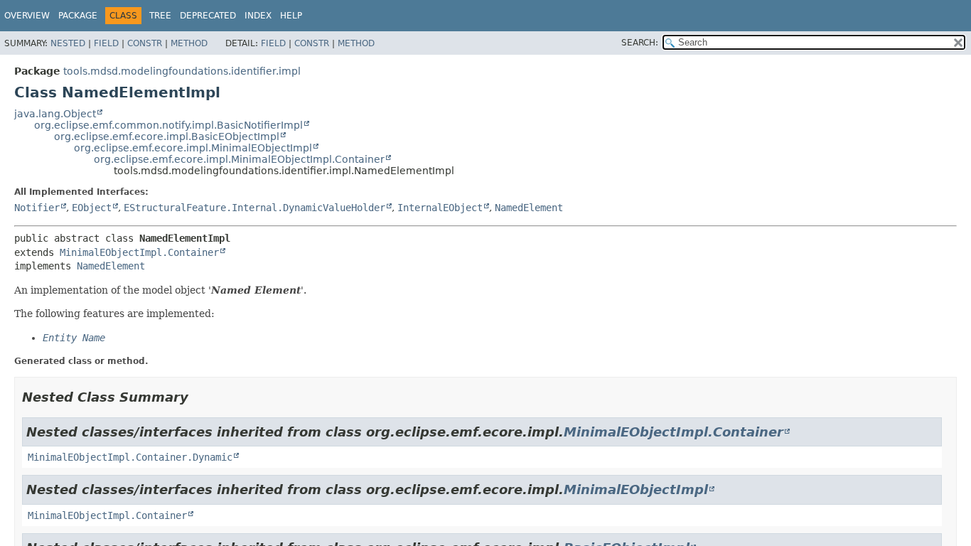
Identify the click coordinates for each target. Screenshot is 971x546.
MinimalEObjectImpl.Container (139, 252)
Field (106, 43)
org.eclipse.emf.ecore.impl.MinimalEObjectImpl (193, 148)
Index (258, 16)
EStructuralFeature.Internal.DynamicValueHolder (254, 207)
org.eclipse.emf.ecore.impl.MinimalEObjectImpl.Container (239, 159)
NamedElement (529, 207)
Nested (67, 43)
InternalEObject (440, 207)
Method (189, 43)
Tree (160, 16)
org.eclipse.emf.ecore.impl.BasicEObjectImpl (166, 136)
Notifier (37, 207)
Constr (144, 43)
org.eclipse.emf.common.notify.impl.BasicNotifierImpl (168, 125)
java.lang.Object (55, 113)
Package (77, 16)
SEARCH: (639, 43)
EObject (92, 207)
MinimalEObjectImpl (636, 489)
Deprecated (208, 16)
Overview (27, 16)
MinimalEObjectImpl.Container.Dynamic (130, 457)
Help (291, 16)
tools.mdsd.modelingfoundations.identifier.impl (182, 71)
